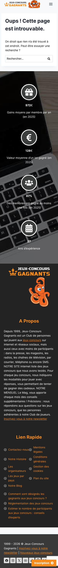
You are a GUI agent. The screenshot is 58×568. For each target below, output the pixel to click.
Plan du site (41, 478)
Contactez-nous (18, 449)
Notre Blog (15, 485)
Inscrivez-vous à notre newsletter (25, 418)
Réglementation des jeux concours (30, 503)
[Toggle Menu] (51, 4)
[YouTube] (25, 560)
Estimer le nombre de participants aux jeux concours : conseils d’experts (30, 513)
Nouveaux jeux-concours (36, 552)
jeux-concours (32, 340)
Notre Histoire (17, 459)
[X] (19, 560)
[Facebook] (6, 560)
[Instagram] (13, 560)
